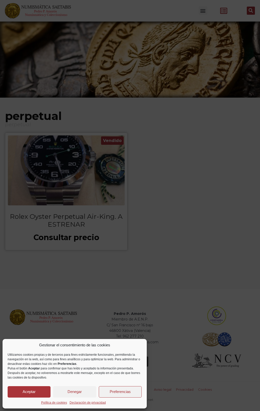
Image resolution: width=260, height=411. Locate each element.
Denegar (75, 391)
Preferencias (120, 391)
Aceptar (29, 391)
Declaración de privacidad (88, 402)
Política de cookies (54, 402)
